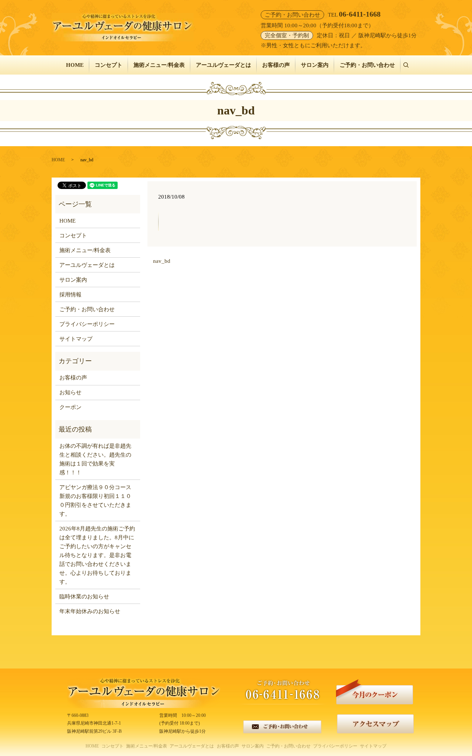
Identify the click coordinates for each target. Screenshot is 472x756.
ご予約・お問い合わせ (367, 65)
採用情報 (70, 295)
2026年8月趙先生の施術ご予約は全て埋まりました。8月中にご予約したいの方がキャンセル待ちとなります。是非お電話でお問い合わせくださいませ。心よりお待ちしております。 (97, 555)
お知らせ (70, 392)
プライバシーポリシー (87, 324)
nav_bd (161, 261)
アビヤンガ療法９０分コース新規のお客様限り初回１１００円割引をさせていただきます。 (95, 500)
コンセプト (108, 65)
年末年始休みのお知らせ (89, 611)
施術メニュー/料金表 (159, 65)
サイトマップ (76, 339)
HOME (75, 65)
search (409, 65)
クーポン (70, 407)
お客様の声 (276, 65)
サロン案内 (315, 65)
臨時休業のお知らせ (84, 596)
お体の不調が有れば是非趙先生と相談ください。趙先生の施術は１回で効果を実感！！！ (95, 459)
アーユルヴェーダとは (223, 65)
